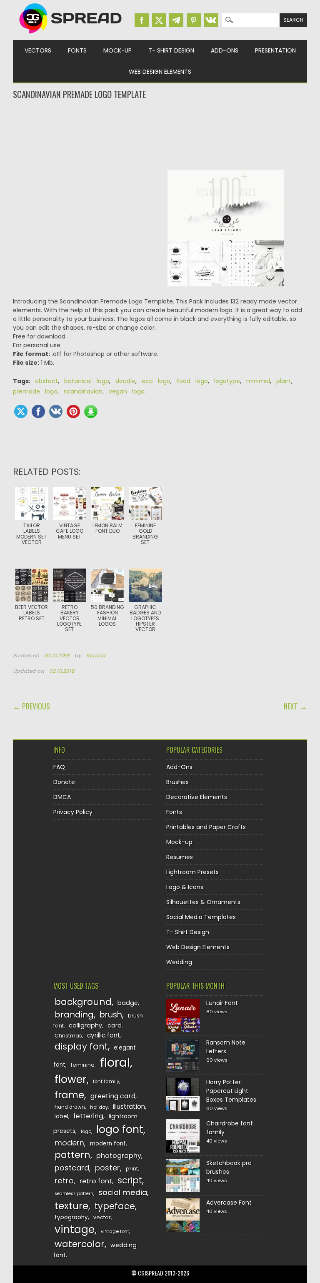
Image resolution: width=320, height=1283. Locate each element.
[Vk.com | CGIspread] (211, 20)
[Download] (91, 411)
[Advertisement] (160, 134)
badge (128, 1003)
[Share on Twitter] (21, 411)
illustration (129, 1106)
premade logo (35, 391)
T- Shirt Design (171, 50)
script (130, 1180)
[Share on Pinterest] (73, 411)
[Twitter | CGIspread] (159, 20)
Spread (95, 655)
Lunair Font (222, 1003)
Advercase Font (229, 1202)
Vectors (38, 50)
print (132, 1169)
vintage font (115, 1231)
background (83, 1001)
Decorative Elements (196, 797)
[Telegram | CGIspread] (176, 20)
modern (69, 1143)
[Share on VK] (55, 411)
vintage (75, 1229)
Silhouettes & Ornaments (203, 902)
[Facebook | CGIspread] (142, 20)
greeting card (112, 1096)
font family (106, 1081)
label (61, 1116)
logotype (227, 381)
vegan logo (127, 391)
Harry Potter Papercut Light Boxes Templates (231, 1091)
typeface (115, 1206)
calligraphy (85, 1025)
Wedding (179, 962)
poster (107, 1168)
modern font (108, 1144)
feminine (83, 1065)
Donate (64, 782)
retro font (96, 1181)
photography (118, 1155)
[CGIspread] (71, 35)
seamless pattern (74, 1193)
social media (122, 1192)
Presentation (275, 50)
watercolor (80, 1244)
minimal (258, 381)
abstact (46, 381)
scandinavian (83, 391)
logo (86, 1131)
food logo (192, 381)
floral (115, 1062)
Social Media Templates (201, 917)
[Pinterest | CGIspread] (194, 20)
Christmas (68, 1035)
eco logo (156, 381)
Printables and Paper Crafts (206, 827)
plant (283, 381)
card (115, 1025)
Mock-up (117, 50)
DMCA (62, 797)
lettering (88, 1116)
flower (71, 1079)
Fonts (77, 50)
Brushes (177, 782)
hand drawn (70, 1107)
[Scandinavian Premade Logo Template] (225, 292)
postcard (72, 1168)
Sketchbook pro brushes (229, 1167)
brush (111, 1014)
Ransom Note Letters (225, 1046)
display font (81, 1046)
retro (64, 1180)
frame (69, 1095)
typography (71, 1217)
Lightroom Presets (192, 872)
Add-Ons (224, 50)
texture (71, 1206)
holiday (99, 1107)
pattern (72, 1154)
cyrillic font (103, 1035)
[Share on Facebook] (38, 411)
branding (74, 1014)
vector (102, 1217)
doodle (125, 381)
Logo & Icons (184, 887)
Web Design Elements (160, 72)
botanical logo (86, 381)
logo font (119, 1129)
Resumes (179, 857)
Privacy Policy (72, 812)
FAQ (59, 767)
